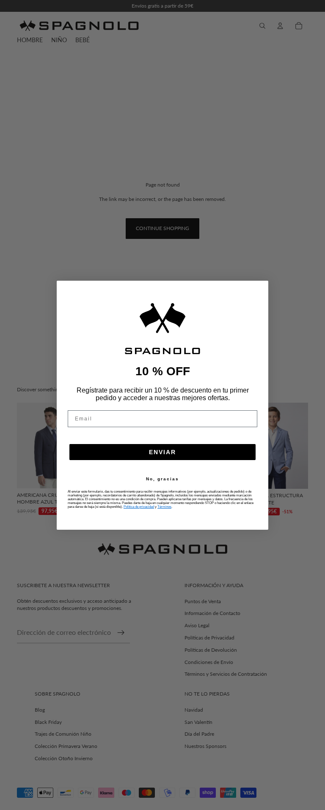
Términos (164, 507)
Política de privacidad (139, 507)
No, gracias (162, 479)
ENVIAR (162, 452)
